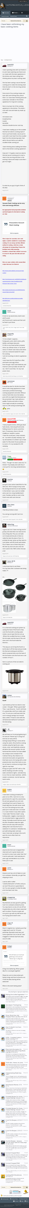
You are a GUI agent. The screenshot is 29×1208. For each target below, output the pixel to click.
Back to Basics (12, 1001)
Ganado (12, 1148)
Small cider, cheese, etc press (14, 1062)
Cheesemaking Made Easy (13, 1073)
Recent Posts (13, 16)
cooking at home (8, 59)
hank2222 (10, 64)
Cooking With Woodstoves (14, 1175)
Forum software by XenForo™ (6, 1206)
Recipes (10, 1149)
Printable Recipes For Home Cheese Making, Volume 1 (14, 1109)
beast (9, 311)
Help (22, 1201)
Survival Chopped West (13, 1153)
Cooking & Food (9, 1024)
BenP (12, 1011)
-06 (8, 729)
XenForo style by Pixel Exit (19, 1206)
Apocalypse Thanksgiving (13, 1005)
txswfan (10, 479)
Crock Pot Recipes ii (11, 1120)
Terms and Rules (18, 1203)
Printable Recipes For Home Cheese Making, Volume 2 (14, 1097)
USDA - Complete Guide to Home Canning (14, 1038)
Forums (6, 13)
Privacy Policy (26, 1203)
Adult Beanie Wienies (12, 1085)
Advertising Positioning (9, 1205)
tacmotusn (11, 381)
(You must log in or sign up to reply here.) (18, 991)
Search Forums (5, 16)
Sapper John (16, 376)
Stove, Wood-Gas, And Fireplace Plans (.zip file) (13, 1016)
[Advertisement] (14, 43)
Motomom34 (13, 1000)
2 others (20, 327)
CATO (9, 868)
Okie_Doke (10, 327)
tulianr (9, 695)
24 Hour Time (14, 1199)
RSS (27, 1201)
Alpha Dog (5, 376)
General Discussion (10, 1012)
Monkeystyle (5, 1199)
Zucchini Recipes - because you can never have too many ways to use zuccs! (16, 1142)
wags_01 (10, 923)
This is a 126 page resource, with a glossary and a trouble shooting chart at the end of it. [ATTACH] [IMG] (16, 1078)
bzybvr (15, 784)
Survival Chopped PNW (13, 1163)
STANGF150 (11, 897)
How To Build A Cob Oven (13, 1027)
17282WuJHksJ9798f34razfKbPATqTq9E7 (12, 1195)
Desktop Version (23, 1199)
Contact (16, 1201)
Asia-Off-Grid (13, 1022)
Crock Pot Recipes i (11, 1130)
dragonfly (10, 334)
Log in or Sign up (23, 1)
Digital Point (18, 1205)
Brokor (11, 1181)
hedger (15, 327)
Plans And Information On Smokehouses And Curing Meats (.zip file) (15, 1050)
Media (16, 13)
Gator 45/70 (5, 327)
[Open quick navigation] (27, 21)
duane (12, 1068)
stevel (4, 413)
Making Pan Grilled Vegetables (15, 994)
